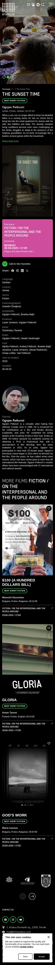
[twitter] (27, 270)
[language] (38, 4)
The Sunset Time (23, 89)
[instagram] (17, 270)
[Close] (48, 937)
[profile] (33, 4)
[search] (43, 4)
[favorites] (28, 4)
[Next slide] (32, 896)
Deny (25, 956)
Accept (42, 956)
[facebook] (12, 270)
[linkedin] (22, 270)
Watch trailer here (10, 141)
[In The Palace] (8, 9)
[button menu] (51, 4)
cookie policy (26, 947)
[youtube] (20, 919)
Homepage (6, 89)
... (13, 89)
